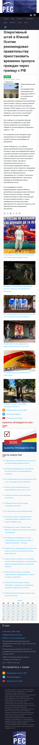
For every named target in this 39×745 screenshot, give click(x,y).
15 (28, 611)
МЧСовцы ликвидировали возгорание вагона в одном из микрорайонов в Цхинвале (18, 288)
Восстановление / (9, 693)
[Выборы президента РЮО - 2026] (19, 440)
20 (18, 614)
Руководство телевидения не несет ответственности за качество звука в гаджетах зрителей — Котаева (19, 540)
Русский (34, 15)
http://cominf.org (29, 643)
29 (13, 606)
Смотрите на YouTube (14, 418)
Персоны (12, 22)
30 (18, 606)
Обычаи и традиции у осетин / (11, 714)
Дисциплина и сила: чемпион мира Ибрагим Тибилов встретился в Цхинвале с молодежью (20, 529)
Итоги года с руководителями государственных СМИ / (16, 705)
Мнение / (7, 710)
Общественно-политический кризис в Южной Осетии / (23, 712)
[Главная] (19, 738)
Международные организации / (27, 708)
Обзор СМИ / (27, 710)
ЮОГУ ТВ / (13, 728)
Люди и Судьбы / (23, 707)
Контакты (20, 18)
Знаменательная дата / (10, 703)
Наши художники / (20, 710)
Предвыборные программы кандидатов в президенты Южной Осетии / (20, 721)
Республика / (25, 724)
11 (8, 611)
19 (13, 614)
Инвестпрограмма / (19, 703)
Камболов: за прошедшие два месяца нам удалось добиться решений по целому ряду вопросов (21, 550)
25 (8, 617)
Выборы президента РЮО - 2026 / (12, 700)
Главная (6, 18)
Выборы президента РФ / (10, 696)
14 (23, 611)
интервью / (26, 703)
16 (33, 611)
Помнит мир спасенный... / (27, 717)
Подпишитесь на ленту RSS (16, 410)
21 (23, 614)
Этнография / (8, 728)
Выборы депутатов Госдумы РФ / (29, 694)
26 (13, 617)
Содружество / (8, 726)
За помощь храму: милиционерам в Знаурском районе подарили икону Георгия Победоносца (18, 519)
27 (3, 606)
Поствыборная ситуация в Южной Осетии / (14, 719)
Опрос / (19, 714)
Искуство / (31, 703)
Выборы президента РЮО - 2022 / (26, 698)
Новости (7, 76)
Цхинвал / (24, 726)
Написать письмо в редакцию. (13, 638)
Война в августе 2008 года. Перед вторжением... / (15, 691)
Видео (5, 22)
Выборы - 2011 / (23, 693)
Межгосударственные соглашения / (12, 708)
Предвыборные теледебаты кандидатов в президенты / (16, 722)
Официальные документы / (27, 714)
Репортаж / (19, 724)
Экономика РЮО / (30, 726)
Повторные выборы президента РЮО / (13, 717)
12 (13, 611)
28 (8, 606)
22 (28, 614)
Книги (20, 22)
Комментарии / (17, 707)
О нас (12, 18)
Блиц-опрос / (20, 689)
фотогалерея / (18, 726)
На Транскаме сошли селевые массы (18, 511)
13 (18, 611)
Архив (19, 600)
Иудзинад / (7, 707)
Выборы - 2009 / (16, 693)
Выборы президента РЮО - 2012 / (12, 698)
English (31, 15)
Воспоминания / (29, 691)
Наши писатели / (12, 710)
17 (3, 614)
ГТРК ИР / (19, 702)
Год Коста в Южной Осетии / (11, 702)
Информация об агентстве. (12, 635)
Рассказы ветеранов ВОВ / (10, 724)
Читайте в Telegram (13, 414)
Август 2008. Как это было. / (11, 689)
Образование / (8, 712)
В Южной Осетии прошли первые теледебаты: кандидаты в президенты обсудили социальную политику (19, 585)
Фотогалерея (29, 18)
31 (23, 606)
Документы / (24, 702)
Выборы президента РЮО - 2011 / (23, 696)
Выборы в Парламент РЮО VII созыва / (13, 694)
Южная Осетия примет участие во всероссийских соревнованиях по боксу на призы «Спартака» (20, 574)
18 (8, 614)
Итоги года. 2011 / (32, 705)
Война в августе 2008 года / (29, 689)
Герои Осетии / (27, 700)
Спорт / (13, 726)
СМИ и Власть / (31, 724)
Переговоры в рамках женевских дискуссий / (14, 715)
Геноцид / (21, 700)
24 (3, 617)
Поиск (26, 22)
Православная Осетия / (28, 719)
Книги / (11, 707)
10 (3, 611)
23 (33, 614)
